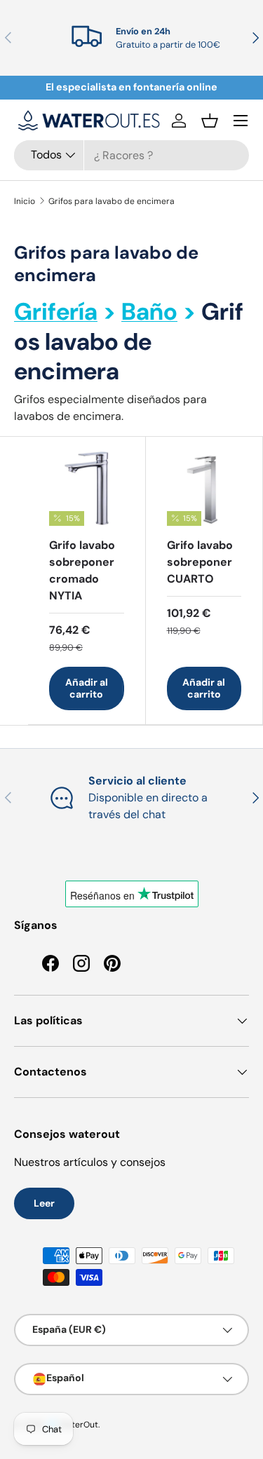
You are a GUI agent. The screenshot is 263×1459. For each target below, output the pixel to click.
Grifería (55, 311)
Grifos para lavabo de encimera (111, 201)
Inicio (24, 201)
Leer (44, 1203)
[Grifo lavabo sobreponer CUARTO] (204, 488)
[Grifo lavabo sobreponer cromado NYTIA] (86, 488)
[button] (209, 120)
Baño (149, 311)
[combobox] (131, 155)
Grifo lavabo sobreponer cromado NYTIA (82, 570)
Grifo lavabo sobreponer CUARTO (200, 562)
